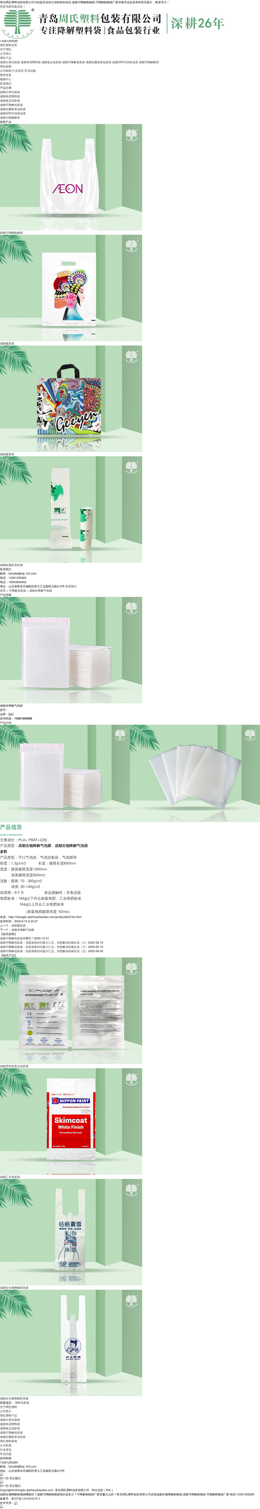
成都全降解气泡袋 (40, 590)
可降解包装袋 (17, 590)
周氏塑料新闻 (8, 1441)
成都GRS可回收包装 (125, 62)
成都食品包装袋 (51, 62)
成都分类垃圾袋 (10, 62)
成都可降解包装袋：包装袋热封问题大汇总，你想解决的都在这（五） (44, 951)
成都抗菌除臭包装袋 (98, 62)
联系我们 (5, 83)
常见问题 (30, 70)
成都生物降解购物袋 (58, 2)
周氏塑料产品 (8, 1415)
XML (108, 1490)
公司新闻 (5, 70)
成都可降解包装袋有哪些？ (17, 938)
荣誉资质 (5, 75)
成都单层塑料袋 (31, 62)
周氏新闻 (5, 66)
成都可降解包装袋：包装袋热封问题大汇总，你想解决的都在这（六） (44, 942)
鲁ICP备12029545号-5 (25, 1498)
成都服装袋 (18, 925)
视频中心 (5, 79)
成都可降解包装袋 (73, 62)
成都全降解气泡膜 (22, 930)
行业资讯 (18, 70)
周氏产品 (5, 58)
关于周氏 (5, 49)
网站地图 (97, 1490)
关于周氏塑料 (8, 1407)
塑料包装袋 (22, 1402)
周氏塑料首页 (8, 45)
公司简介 (5, 53)
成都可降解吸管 (149, 62)
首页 (3, 590)
